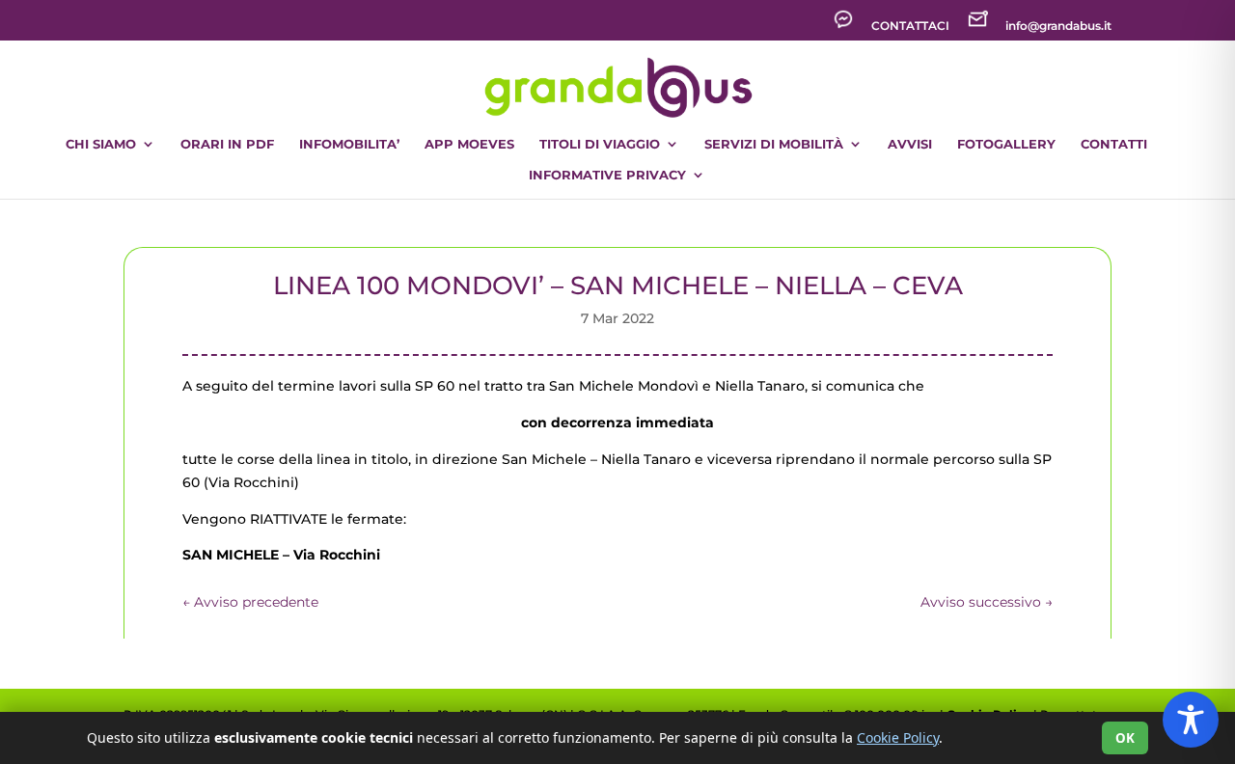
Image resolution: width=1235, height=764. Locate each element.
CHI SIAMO (101, 144)
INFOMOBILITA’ (349, 144)
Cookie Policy (898, 737)
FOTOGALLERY (1006, 144)
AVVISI (910, 144)
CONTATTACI (910, 26)
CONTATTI (1114, 144)
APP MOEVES (469, 144)
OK (1125, 738)
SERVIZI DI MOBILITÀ (773, 144)
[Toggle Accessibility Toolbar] (1191, 720)
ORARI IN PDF (227, 144)
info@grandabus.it (1058, 26)
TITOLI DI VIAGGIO (599, 144)
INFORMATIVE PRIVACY (607, 175)
